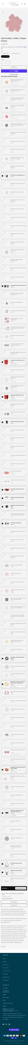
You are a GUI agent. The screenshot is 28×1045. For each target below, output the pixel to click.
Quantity (2, 59)
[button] (2, 3)
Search (4, 958)
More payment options (14, 74)
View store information (7, 898)
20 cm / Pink (5, 56)
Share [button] (4, 946)
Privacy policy (11, 1042)
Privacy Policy (6, 967)
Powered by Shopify (14, 1040)
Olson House (9, 1040)
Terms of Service (6, 970)
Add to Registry (14, 902)
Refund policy (6, 980)
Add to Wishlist (14, 905)
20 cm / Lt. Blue (16, 54)
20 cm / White (6, 54)
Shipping (5, 961)
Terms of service (18, 1042)
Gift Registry (5, 974)
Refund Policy (6, 964)
